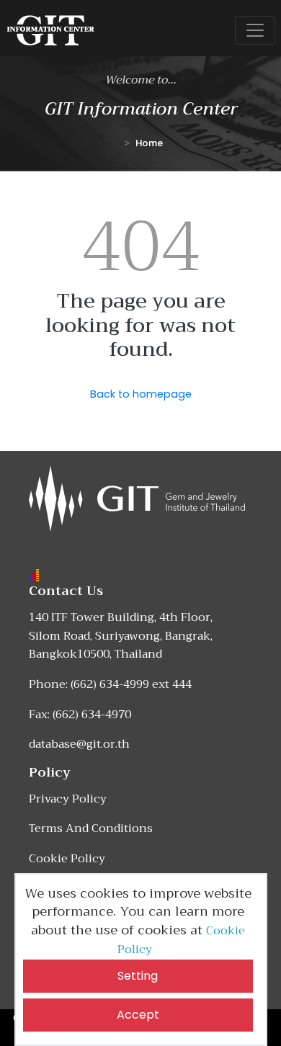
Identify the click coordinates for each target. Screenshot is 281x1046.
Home (149, 143)
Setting (137, 975)
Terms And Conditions (91, 828)
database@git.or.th (79, 744)
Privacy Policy (68, 799)
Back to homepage (141, 394)
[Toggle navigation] (255, 30)
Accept (138, 1014)
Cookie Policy (67, 859)
